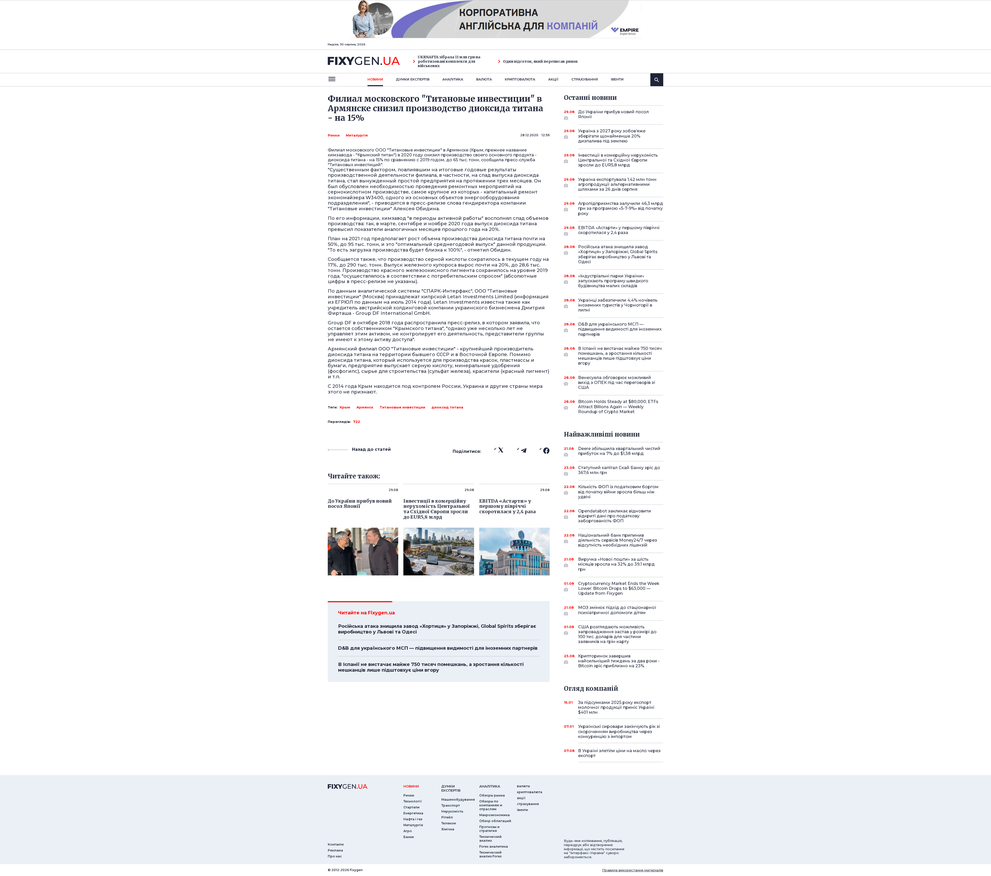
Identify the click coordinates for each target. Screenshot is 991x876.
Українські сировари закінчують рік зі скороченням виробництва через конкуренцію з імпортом (619, 731)
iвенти (617, 79)
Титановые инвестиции (402, 407)
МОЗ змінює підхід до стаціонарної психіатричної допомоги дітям (617, 610)
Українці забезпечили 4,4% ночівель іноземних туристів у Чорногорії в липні (618, 305)
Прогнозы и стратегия (489, 829)
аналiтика (489, 786)
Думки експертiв (412, 79)
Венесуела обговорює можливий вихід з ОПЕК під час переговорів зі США (616, 382)
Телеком (448, 823)
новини (375, 79)
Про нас (335, 856)
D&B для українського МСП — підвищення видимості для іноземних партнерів (438, 648)
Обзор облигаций (495, 821)
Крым (345, 407)
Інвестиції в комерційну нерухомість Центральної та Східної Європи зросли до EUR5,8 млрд (618, 160)
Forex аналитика (493, 846)
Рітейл (447, 817)
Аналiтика (452, 79)
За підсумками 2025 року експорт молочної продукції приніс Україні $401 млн (616, 707)
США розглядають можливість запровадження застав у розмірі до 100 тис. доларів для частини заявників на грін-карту (617, 634)
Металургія (357, 135)
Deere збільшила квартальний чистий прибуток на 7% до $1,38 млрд (619, 451)
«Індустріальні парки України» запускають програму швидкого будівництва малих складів (613, 281)
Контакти (336, 844)
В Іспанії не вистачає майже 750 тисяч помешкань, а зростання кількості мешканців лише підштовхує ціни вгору (431, 667)
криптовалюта (520, 79)
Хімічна (447, 829)
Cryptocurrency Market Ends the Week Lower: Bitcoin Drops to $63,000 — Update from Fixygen (618, 588)
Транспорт (450, 805)
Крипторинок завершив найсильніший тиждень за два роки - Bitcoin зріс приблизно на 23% (619, 661)
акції (553, 79)
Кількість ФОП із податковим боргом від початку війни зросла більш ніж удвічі (618, 491)
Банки (408, 837)
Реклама (335, 850)
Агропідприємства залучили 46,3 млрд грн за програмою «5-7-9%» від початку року (620, 208)
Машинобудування (458, 799)
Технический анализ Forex (490, 854)
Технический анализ (490, 838)
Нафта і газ (412, 819)
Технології (412, 801)
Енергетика (413, 813)
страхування (584, 79)
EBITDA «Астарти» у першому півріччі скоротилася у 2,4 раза (618, 230)
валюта (484, 79)
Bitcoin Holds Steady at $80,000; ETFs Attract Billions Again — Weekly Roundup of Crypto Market (618, 406)
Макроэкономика (494, 815)
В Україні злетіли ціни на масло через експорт (619, 753)
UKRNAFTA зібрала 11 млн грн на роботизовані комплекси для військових (449, 61)
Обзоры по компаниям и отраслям (490, 805)
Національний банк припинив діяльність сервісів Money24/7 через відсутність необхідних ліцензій (617, 540)
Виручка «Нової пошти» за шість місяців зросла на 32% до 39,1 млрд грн (616, 564)
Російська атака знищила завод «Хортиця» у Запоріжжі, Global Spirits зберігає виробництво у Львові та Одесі (437, 629)
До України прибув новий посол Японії (613, 114)
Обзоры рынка (492, 795)
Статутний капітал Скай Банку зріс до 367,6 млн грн (619, 470)
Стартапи (411, 807)
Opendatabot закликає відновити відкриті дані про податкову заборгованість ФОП (614, 516)
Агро (407, 831)
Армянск (364, 407)
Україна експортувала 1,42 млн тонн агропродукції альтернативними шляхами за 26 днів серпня (617, 184)
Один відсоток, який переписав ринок (540, 61)
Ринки (334, 135)
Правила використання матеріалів (632, 870)
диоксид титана (447, 407)
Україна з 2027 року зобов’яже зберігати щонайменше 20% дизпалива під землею (611, 135)
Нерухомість (452, 811)
